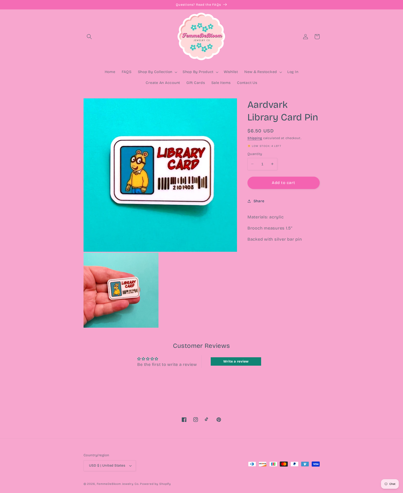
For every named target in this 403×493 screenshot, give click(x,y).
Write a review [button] (236, 361)
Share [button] (259, 201)
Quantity (254, 154)
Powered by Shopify (155, 484)
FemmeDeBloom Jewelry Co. (118, 484)
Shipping (254, 138)
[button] (89, 36)
